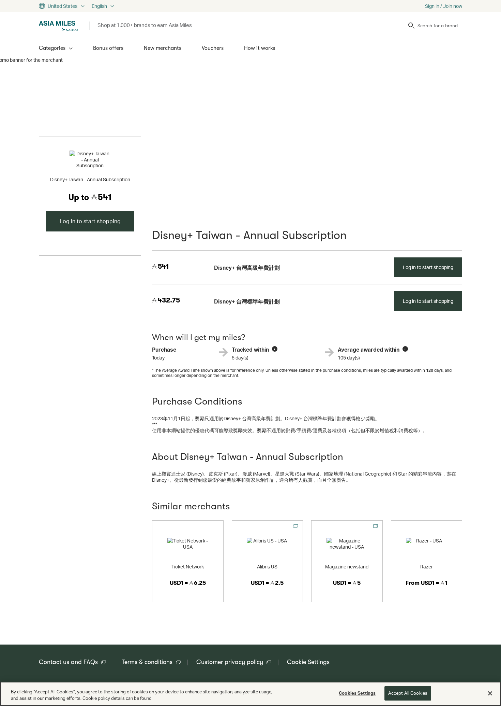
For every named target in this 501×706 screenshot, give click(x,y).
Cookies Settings (357, 693)
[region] (250, 694)
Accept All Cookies (407, 693)
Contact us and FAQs (68, 662)
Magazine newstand (346, 566)
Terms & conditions (147, 662)
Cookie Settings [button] (308, 662)
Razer (426, 566)
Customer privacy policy (229, 662)
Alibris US (267, 566)
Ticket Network (187, 566)
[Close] (490, 693)
